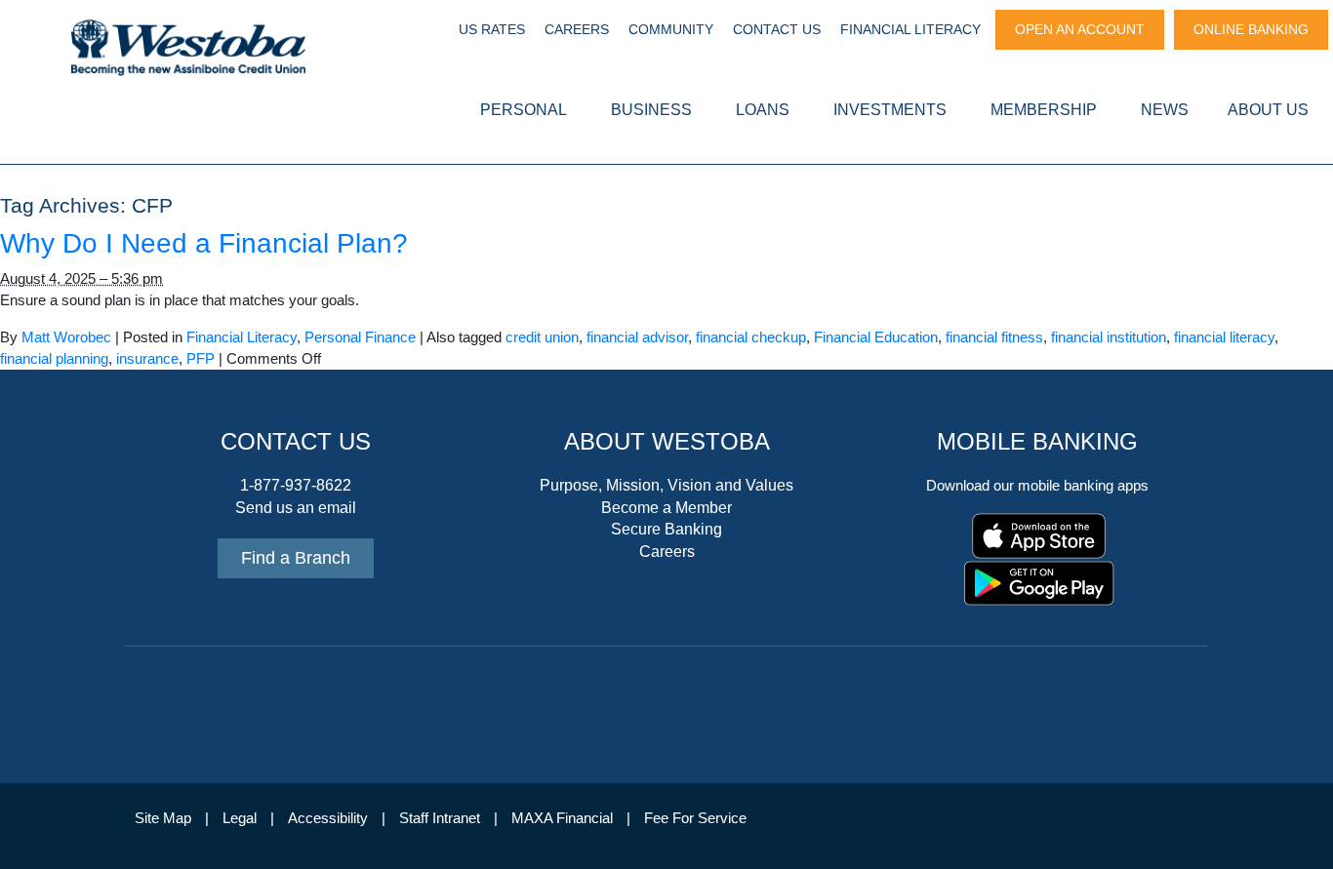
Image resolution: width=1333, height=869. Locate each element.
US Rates (492, 29)
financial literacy (1224, 337)
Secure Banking (666, 529)
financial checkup (751, 337)
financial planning (54, 359)
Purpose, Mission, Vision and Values (666, 485)
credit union (542, 337)
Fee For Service (695, 818)
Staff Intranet (439, 818)
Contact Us (777, 29)
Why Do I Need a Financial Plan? (204, 243)
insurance (147, 359)
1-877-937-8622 (295, 485)
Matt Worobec (66, 337)
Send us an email (295, 507)
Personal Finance (360, 337)
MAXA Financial (562, 818)
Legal (239, 818)
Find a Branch (295, 558)
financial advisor (637, 337)
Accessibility (328, 818)
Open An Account (1080, 29)
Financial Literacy (910, 29)
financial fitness (994, 337)
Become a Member (666, 507)
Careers (577, 29)
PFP (200, 359)
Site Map (163, 818)
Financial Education (876, 337)
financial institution (1108, 337)
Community (670, 29)
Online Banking (1251, 29)
